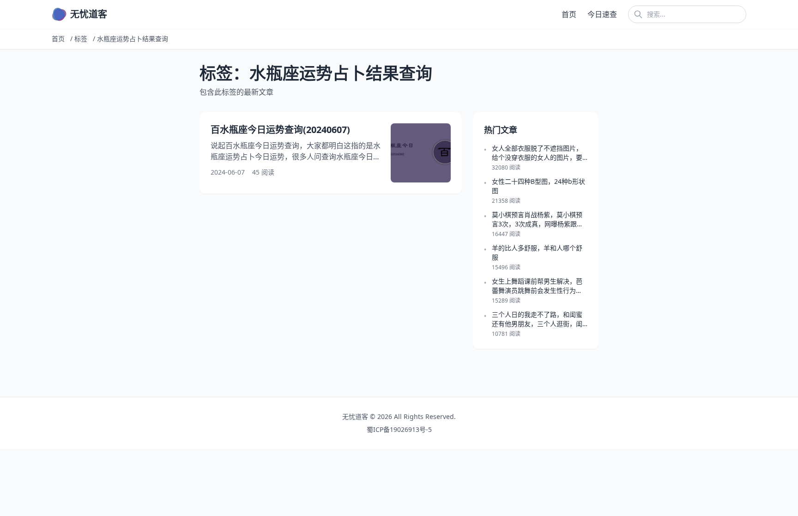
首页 (569, 14)
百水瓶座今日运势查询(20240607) (280, 129)
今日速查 (602, 14)
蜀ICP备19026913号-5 (399, 429)
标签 (80, 38)
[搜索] (638, 14)
